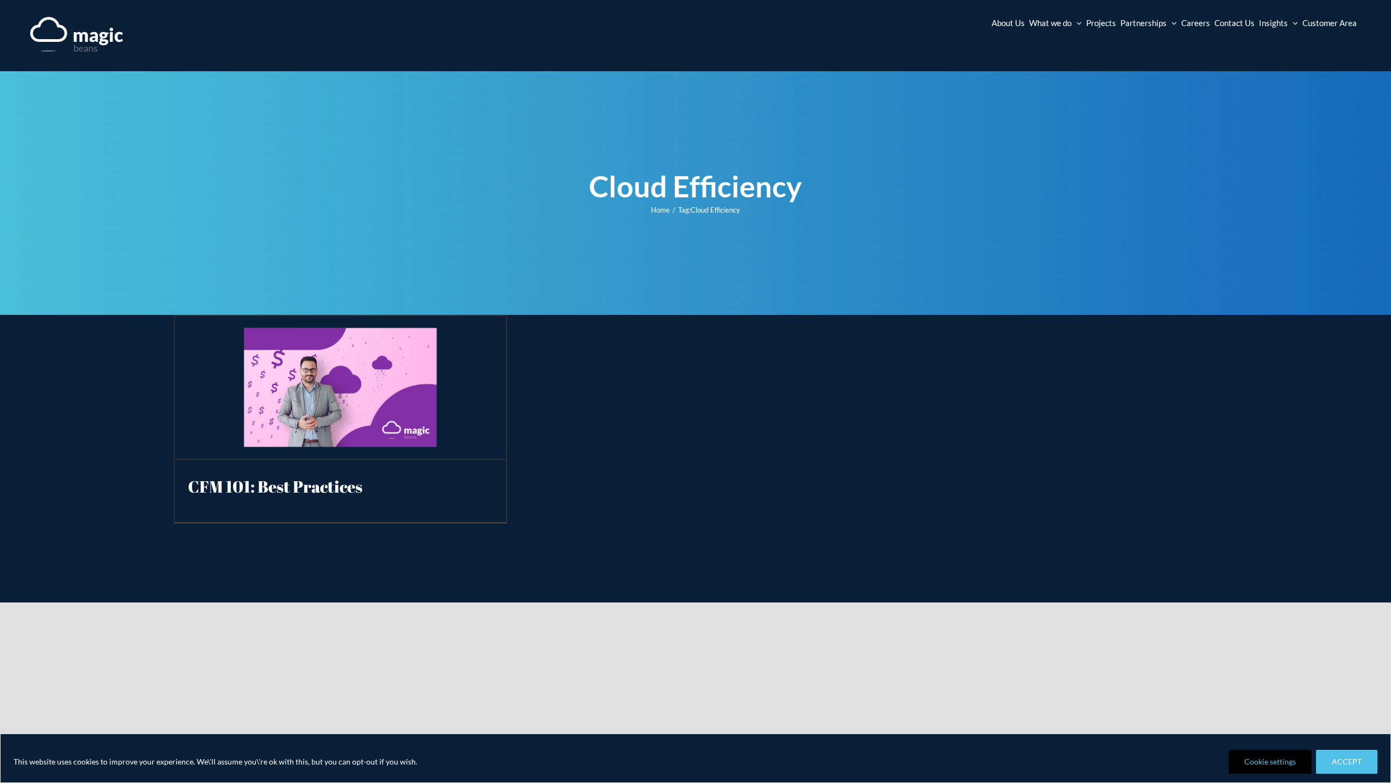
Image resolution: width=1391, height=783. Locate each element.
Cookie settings (1270, 761)
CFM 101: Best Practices (275, 486)
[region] (695, 758)
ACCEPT (1347, 761)
